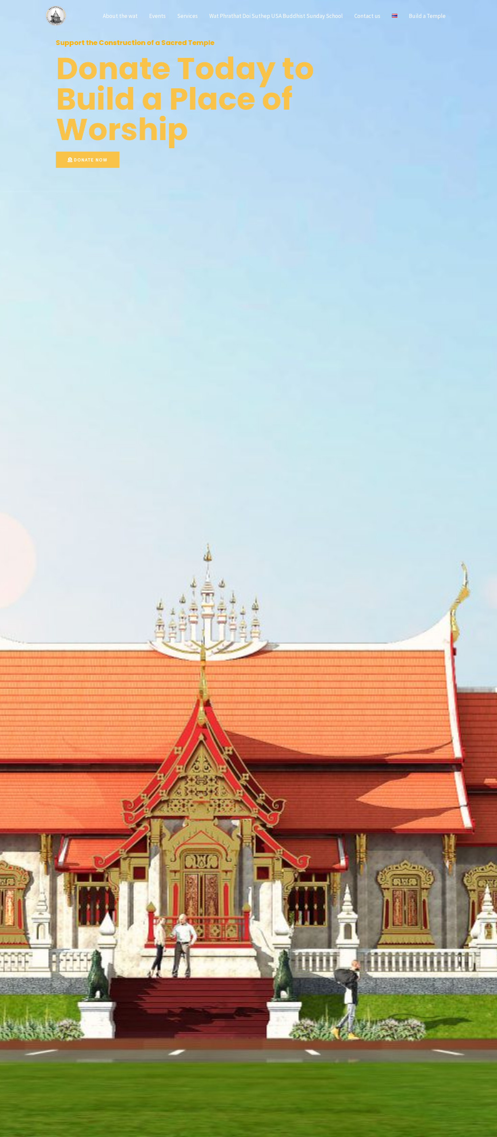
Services (187, 16)
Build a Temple (427, 16)
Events (157, 16)
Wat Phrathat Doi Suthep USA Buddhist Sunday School (276, 16)
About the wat (120, 16)
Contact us (367, 16)
